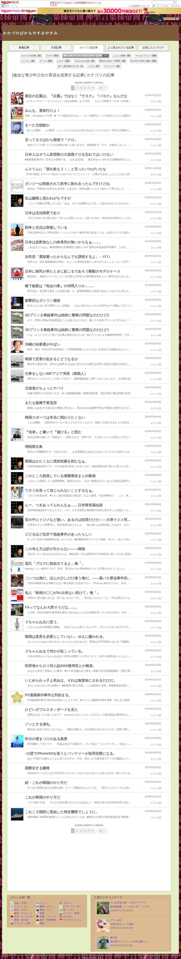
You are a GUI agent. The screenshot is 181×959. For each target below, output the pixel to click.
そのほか (67, 916)
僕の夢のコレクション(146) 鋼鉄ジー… (130, 941)
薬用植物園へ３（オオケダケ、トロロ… (131, 906)
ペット (43, 903)
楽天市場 (175, 6)
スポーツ (67, 903)
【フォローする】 (155, 22)
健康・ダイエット (23, 913)
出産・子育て (21, 903)
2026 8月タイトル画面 (121, 924)
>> (138, 6)
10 (100, 88)
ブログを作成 (162, 6)
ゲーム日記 (116, 920)
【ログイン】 (172, 22)
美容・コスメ (21, 909)
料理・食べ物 (21, 920)
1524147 (169, 18)
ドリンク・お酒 (22, 923)
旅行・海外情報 (48, 920)
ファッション (21, 906)
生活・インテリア (23, 916)
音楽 (42, 913)
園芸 (42, 923)
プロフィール (25, 22)
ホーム (6, 22)
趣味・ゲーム (11, 5)
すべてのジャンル (72, 920)
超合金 (113, 937)
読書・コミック (48, 916)
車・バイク (69, 909)
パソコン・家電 (71, 913)
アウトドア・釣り (72, 906)
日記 (14, 22)
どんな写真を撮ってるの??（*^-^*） (128, 902)
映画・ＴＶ (45, 909)
